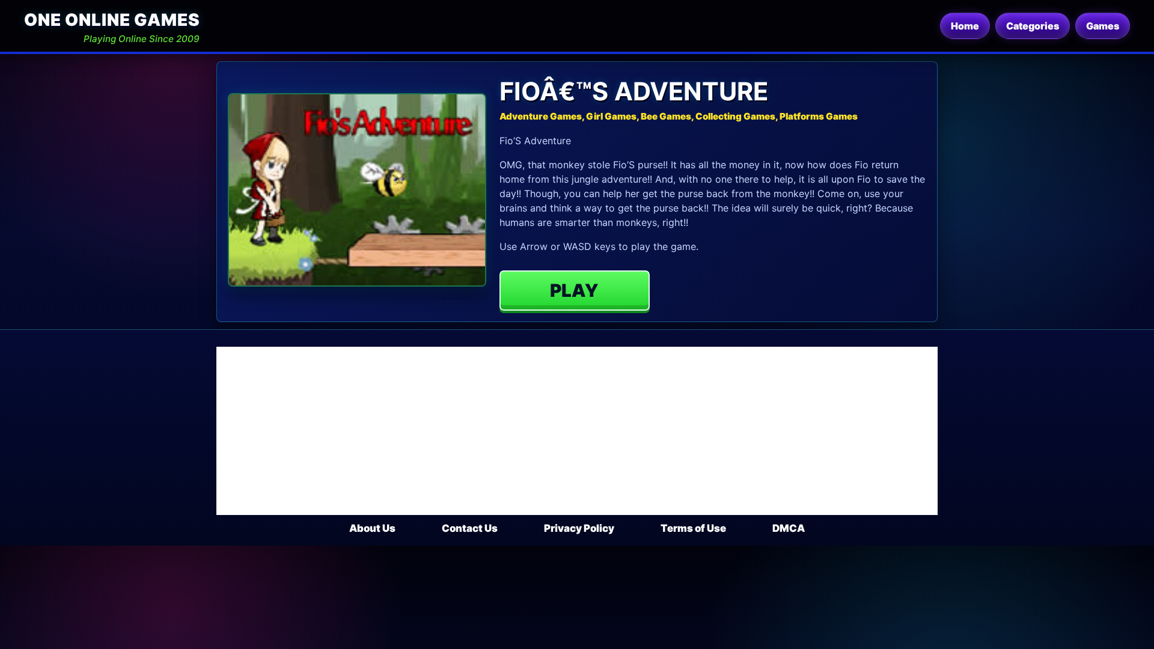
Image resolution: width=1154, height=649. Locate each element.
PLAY (574, 290)
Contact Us (470, 528)
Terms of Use (693, 528)
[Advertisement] (577, 431)
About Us (372, 528)
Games (1102, 26)
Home (965, 26)
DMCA (788, 528)
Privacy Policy (579, 528)
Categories (1032, 26)
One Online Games (112, 20)
